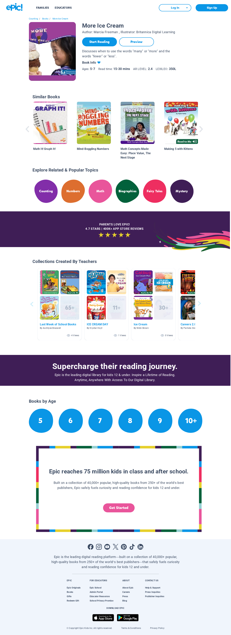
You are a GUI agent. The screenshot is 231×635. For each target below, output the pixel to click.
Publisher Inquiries (154, 596)
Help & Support (152, 587)
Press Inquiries (152, 592)
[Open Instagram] (99, 547)
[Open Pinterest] (124, 547)
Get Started (118, 507)
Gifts (69, 596)
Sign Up (212, 8)
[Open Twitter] (115, 547)
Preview (136, 42)
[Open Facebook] (90, 547)
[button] (60, 304)
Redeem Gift (73, 600)
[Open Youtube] (107, 547)
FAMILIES (42, 8)
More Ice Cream (60, 18)
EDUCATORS (63, 8)
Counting (33, 18)
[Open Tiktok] (132, 547)
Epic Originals (73, 587)
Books (45, 18)
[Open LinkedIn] (140, 547)
